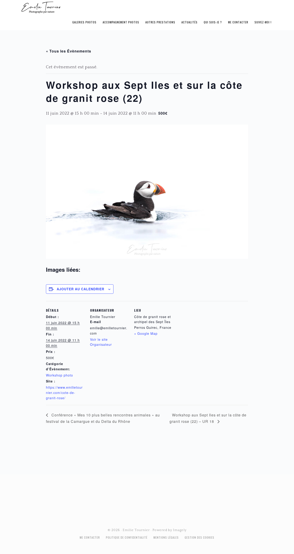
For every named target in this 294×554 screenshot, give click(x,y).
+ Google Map (146, 333)
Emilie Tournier (77, 7)
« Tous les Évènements (68, 51)
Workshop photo (59, 375)
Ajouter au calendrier (80, 289)
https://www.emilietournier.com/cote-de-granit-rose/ (64, 392)
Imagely (180, 530)
